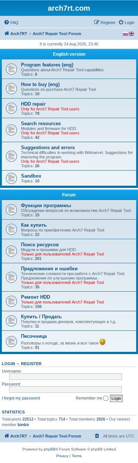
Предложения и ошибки (49, 268)
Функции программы (46, 205)
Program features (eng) (47, 65)
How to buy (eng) (40, 84)
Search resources (41, 123)
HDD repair (33, 104)
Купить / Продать (41, 316)
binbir (23, 424)
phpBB (50, 449)
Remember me (89, 398)
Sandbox (31, 176)
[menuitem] (11, 22)
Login (8, 363)
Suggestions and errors (48, 147)
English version (69, 54)
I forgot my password (21, 398)
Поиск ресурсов (40, 244)
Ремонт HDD (35, 297)
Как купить (34, 225)
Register (31, 363)
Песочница (34, 336)
